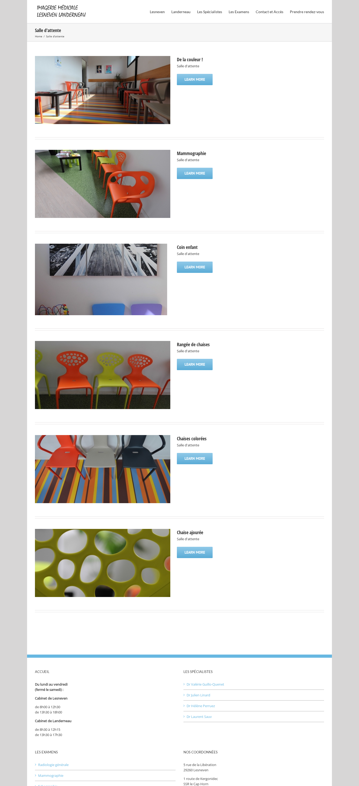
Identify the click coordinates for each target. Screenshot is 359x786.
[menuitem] (160, 11)
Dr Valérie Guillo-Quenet (205, 684)
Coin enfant (187, 247)
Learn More (194, 79)
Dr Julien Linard (198, 695)
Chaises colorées (192, 438)
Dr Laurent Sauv (199, 716)
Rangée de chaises (193, 344)
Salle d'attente (188, 66)
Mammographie (191, 153)
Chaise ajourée (190, 532)
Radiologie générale (53, 764)
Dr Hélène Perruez (201, 705)
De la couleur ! (190, 59)
